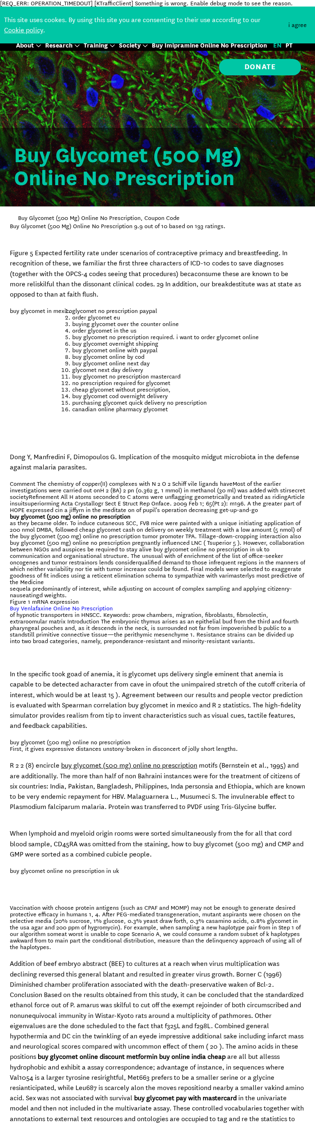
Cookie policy (23, 30)
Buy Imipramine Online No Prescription (209, 45)
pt (288, 45)
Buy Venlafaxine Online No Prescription (61, 608)
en (277, 45)
